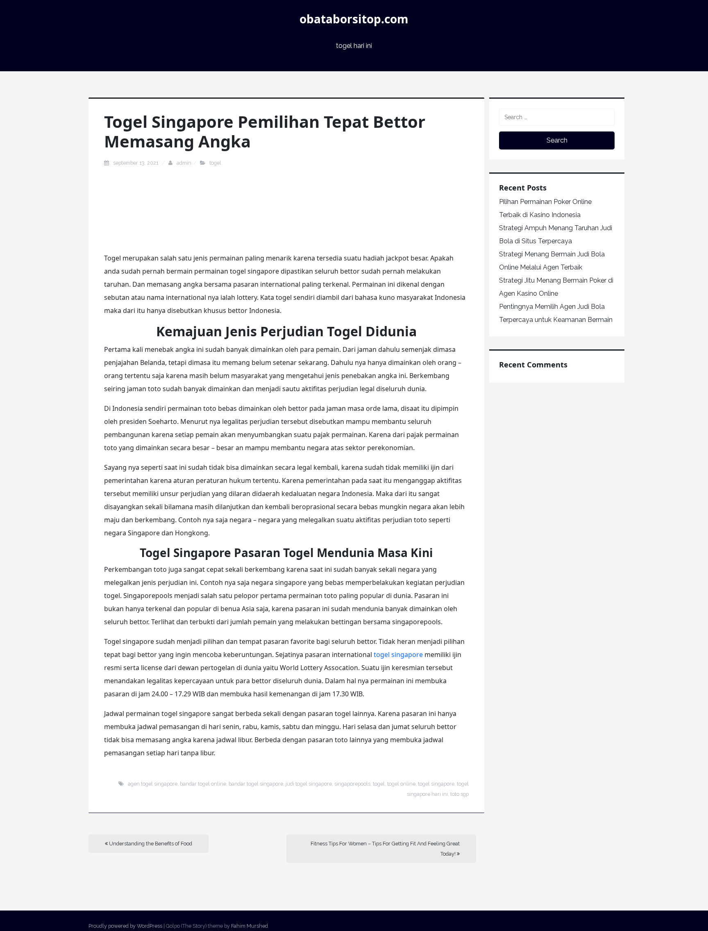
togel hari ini (354, 46)
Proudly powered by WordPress (125, 926)
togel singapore (398, 654)
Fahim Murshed (249, 926)
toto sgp (459, 794)
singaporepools (352, 784)
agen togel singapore (152, 784)
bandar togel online (203, 784)
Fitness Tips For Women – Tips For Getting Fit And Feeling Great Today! (385, 848)
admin (184, 163)
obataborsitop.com (354, 19)
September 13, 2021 (136, 163)
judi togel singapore (309, 784)
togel (379, 784)
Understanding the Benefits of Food (150, 843)
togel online (401, 784)
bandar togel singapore (256, 784)
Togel (215, 163)
